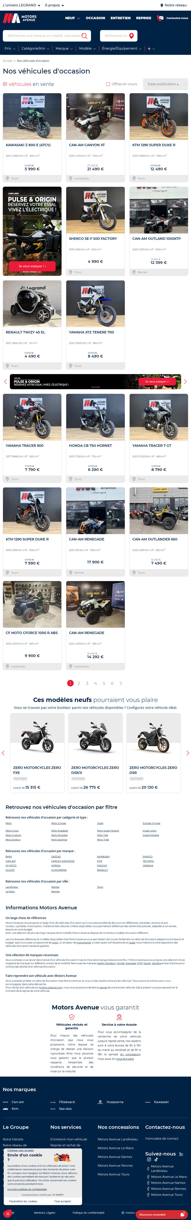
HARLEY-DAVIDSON (62, 861)
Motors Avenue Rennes (115, 1165)
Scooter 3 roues (151, 823)
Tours (100, 887)
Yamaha (156, 963)
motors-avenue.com (50, 987)
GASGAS (56, 856)
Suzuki (147, 963)
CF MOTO (11, 865)
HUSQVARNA (59, 870)
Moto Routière (59, 835)
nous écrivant (125, 1059)
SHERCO (148, 856)
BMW (9, 856)
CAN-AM (10, 861)
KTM (99, 861)
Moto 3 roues (58, 823)
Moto (9, 823)
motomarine (83, 942)
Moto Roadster (59, 830)
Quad (100, 823)
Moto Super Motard (108, 830)
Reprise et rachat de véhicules (65, 1148)
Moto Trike (103, 839)
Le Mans (10, 891)
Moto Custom (13, 835)
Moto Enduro (13, 839)
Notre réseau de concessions (15, 1148)
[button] (7, 231)
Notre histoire (13, 1139)
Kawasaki (131, 963)
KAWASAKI (103, 856)
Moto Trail (102, 835)
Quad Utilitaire (151, 835)
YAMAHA (148, 865)
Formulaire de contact (162, 1138)
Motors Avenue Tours (113, 1174)
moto (55, 942)
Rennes (55, 891)
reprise (103, 987)
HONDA (55, 865)
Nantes (55, 887)
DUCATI (10, 870)
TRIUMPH (148, 861)
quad (132, 942)
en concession (130, 1054)
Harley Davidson (106, 963)
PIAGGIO (102, 865)
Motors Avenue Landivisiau (118, 1139)
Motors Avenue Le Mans (116, 1148)
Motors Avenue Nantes (115, 1157)
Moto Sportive (59, 839)
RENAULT (102, 870)
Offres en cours (124, 84)
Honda (120, 963)
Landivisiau (12, 887)
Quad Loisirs (149, 830)
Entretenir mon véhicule (68, 1139)
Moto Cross (12, 830)
